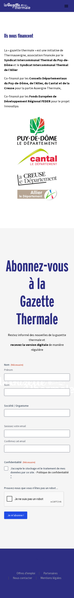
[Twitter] (37, 559)
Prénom (8, 370)
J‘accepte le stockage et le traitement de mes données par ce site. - (39, 472)
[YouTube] (47, 559)
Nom (6, 385)
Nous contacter (22, 578)
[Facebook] (26, 559)
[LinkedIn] (32, 559)
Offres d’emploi (26, 573)
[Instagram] (42, 559)
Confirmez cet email (14, 441)
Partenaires (50, 573)
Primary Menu (66, 6)
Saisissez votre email (15, 426)
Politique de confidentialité (53, 472)
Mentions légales (50, 578)
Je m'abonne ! (15, 515)
